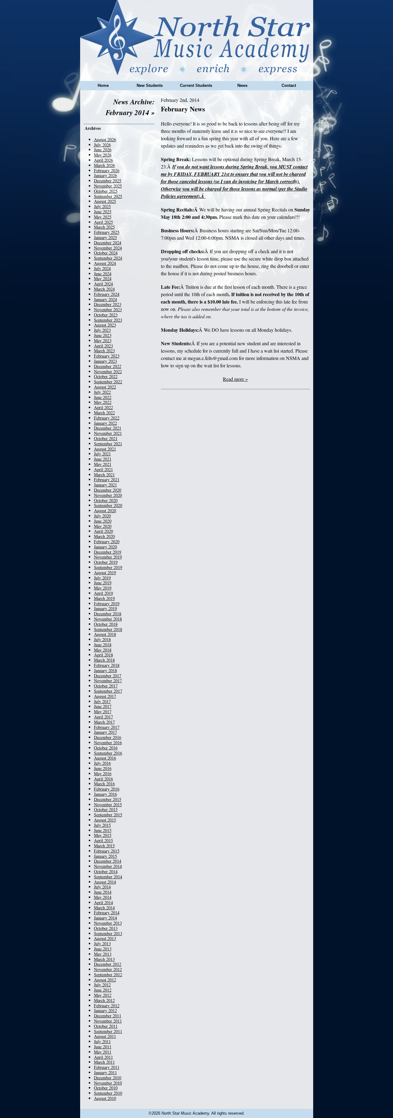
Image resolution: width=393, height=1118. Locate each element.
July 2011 (102, 1041)
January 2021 (105, 485)
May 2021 (102, 464)
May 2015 (102, 835)
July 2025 (102, 206)
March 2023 (104, 351)
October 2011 (106, 1026)
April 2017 (103, 717)
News (242, 85)
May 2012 (102, 995)
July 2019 (102, 578)
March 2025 (104, 227)
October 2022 (106, 376)
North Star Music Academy (196, 37)
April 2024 (103, 284)
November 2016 (108, 742)
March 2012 (104, 1000)
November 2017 (108, 680)
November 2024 (108, 248)
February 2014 (106, 912)
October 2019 (106, 562)
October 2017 (106, 686)
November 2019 (108, 557)
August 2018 (105, 634)
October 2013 (106, 928)
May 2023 (102, 340)
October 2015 (106, 809)
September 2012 (108, 974)
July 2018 (102, 639)
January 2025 (105, 237)
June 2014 (102, 892)
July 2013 (102, 943)
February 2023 (106, 356)
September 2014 (108, 877)
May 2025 (102, 217)
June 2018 (102, 645)
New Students (150, 85)
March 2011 (104, 1062)
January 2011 (105, 1072)
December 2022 (107, 366)
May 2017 (102, 711)
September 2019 (108, 567)
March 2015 (104, 846)
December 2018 (107, 614)
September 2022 (108, 382)
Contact (289, 85)
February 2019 (106, 603)
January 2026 (105, 175)
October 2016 (106, 748)
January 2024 (105, 299)
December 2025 (107, 181)
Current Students (196, 85)
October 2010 (106, 1088)
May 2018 (102, 650)
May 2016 (102, 773)
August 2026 (105, 139)
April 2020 (103, 531)
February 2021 (106, 479)
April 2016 (103, 779)
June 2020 (102, 521)
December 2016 (107, 737)
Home (103, 85)
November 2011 (108, 1021)
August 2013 (105, 938)
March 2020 (104, 536)
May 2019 (102, 588)
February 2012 (106, 1005)
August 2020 (105, 510)
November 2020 (108, 495)
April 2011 (103, 1057)
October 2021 (106, 438)
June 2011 (102, 1047)
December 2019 (107, 552)
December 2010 (107, 1078)
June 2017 (102, 706)
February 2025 (106, 232)
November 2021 (108, 433)
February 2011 (106, 1067)
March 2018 (104, 660)
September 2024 (108, 258)
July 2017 (102, 701)
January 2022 (105, 423)
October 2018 (106, 624)
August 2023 (105, 325)
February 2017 (106, 727)
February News (183, 109)
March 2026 (104, 165)
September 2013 (108, 933)
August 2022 (105, 387)
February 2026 (106, 170)
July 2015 (102, 825)
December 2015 (107, 799)
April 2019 (103, 593)
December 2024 (107, 243)
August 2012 (105, 980)
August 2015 (105, 820)
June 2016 (102, 768)
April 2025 (103, 222)
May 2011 (102, 1052)
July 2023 (102, 330)
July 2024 (102, 268)
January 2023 (105, 361)
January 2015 (105, 856)
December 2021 (107, 428)
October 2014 (106, 871)
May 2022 (102, 402)
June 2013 (102, 949)
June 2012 (102, 990)
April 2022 (103, 407)
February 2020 (106, 541)
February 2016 (106, 789)
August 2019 (105, 572)
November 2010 (108, 1083)
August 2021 (105, 449)
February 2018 (106, 665)
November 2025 (108, 186)
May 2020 (102, 526)
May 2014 (102, 897)
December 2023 (107, 304)
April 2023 (103, 346)
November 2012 (108, 969)
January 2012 (105, 1010)
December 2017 (107, 676)
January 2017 (105, 732)
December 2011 (107, 1016)
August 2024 (105, 263)
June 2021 (102, 459)
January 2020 (105, 547)
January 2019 (105, 608)
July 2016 (102, 763)
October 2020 (106, 500)
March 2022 (104, 413)
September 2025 (108, 196)
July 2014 (102, 887)
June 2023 (102, 335)
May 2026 (102, 155)
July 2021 (102, 454)
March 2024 (104, 289)
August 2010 (105, 1098)
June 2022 (102, 397)
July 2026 (102, 145)
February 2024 (106, 294)
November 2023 (108, 309)
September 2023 (108, 320)
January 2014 (105, 918)
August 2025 (105, 201)
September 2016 (108, 753)
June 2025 (102, 212)
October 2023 (106, 315)
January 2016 (105, 794)
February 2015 (106, 851)
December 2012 (107, 964)
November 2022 (108, 371)
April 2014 (103, 902)
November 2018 (108, 619)
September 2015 (108, 815)
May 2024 (102, 278)
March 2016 (104, 784)
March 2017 (104, 722)
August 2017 (105, 696)
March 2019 (104, 598)
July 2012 (102, 985)
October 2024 (106, 253)
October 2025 (106, 191)
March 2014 (104, 908)
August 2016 (105, 758)
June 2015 (102, 830)
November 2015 (108, 804)
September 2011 (108, 1031)
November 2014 (108, 866)
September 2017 (108, 691)
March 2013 (104, 959)
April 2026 (103, 160)
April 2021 (103, 469)
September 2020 (108, 505)
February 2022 (106, 418)
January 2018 (105, 670)
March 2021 (104, 475)
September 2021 (108, 444)
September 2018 (108, 629)
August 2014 (105, 882)
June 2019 (102, 583)
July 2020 (102, 516)
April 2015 (103, 840)
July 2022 (102, 392)
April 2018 (103, 655)
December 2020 (107, 490)
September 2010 (108, 1093)
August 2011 (105, 1036)
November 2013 (108, 923)
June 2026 (102, 150)
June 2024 (102, 274)
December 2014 (107, 861)
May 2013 (102, 954)
